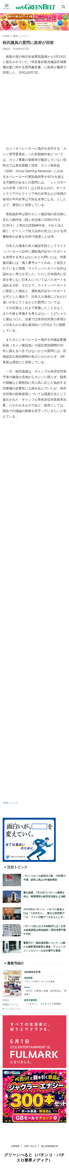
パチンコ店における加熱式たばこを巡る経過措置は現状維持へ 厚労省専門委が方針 (44, 929)
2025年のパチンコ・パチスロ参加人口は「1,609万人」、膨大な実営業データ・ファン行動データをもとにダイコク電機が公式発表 (44, 913)
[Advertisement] (34, 109)
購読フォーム (11, 1004)
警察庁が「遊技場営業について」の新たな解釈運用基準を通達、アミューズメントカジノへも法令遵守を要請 (44, 946)
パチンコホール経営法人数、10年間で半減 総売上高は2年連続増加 (44, 877)
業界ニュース (11, 802)
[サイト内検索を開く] (63, 7)
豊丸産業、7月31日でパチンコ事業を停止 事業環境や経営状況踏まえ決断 (44, 894)
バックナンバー (12, 1009)
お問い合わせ (30, 1146)
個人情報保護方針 (49, 1146)
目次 (6, 1000)
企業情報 (15, 1146)
